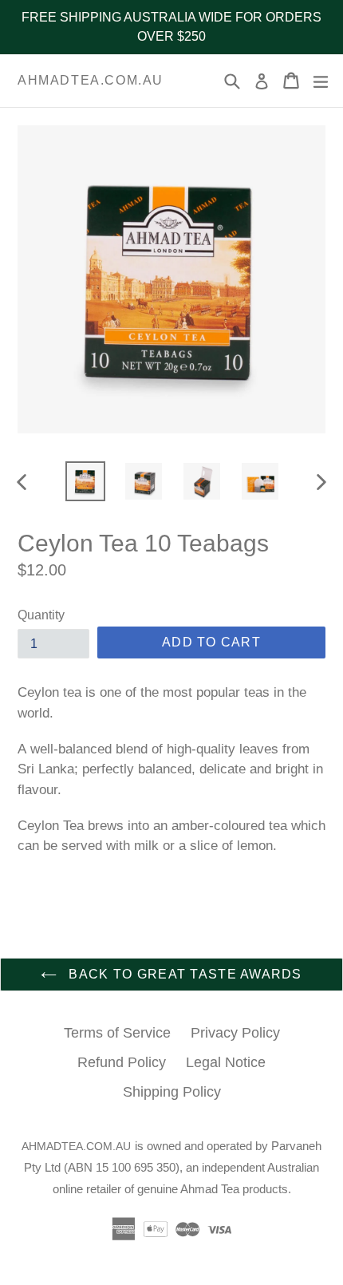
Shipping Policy (172, 1092)
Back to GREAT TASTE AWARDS (183, 974)
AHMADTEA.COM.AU (91, 80)
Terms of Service (117, 1033)
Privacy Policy (235, 1033)
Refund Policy (121, 1062)
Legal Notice (226, 1062)
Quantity (41, 615)
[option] (85, 481)
